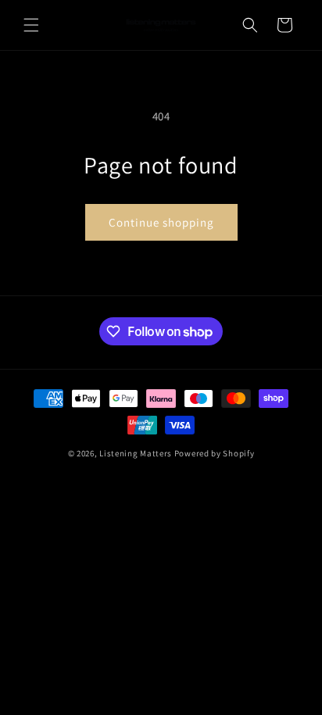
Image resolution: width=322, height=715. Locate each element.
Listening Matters (135, 453)
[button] (31, 25)
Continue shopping (161, 222)
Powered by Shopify (214, 453)
